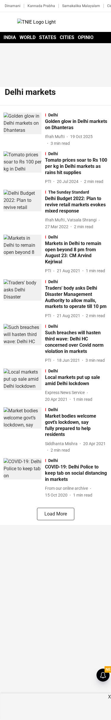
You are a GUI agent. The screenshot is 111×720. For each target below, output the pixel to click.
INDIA (10, 37)
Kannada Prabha (41, 6)
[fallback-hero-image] (24, 130)
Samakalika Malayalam (81, 6)
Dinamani (12, 6)
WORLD (28, 37)
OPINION (87, 37)
